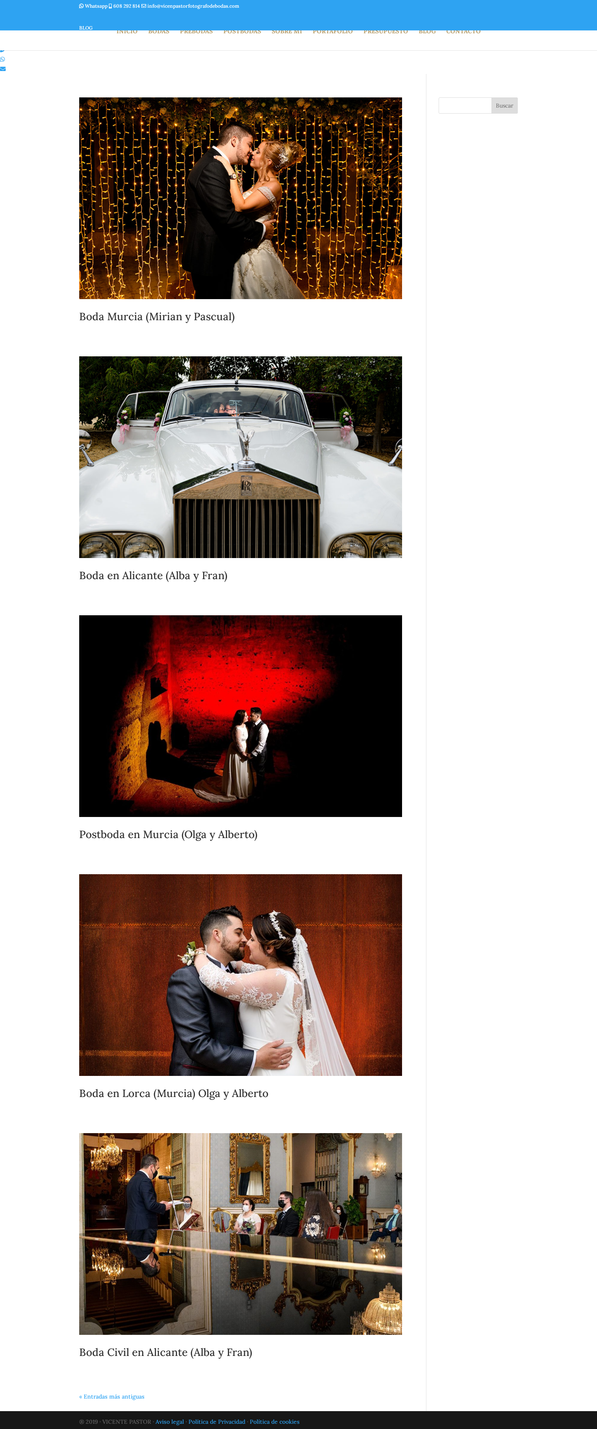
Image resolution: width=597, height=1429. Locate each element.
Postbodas (242, 31)
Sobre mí (287, 31)
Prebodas (196, 31)
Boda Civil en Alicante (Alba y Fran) (165, 1352)
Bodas (158, 31)
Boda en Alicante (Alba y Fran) (153, 575)
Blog (427, 31)
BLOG (86, 28)
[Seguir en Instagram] (87, 17)
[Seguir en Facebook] (107, 17)
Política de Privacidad (216, 1421)
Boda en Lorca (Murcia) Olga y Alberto (173, 1093)
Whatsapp (96, 6)
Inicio (127, 31)
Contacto (463, 31)
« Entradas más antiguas (112, 1396)
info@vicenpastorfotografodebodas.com (192, 6)
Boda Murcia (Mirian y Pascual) (157, 316)
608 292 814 (126, 6)
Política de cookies (275, 1421)
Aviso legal (170, 1421)
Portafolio (333, 31)
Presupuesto (385, 31)
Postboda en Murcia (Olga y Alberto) (168, 834)
